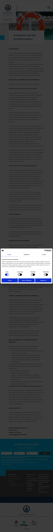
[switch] (20, 275)
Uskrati (9, 280)
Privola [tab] (9, 254)
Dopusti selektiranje (26, 280)
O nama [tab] (44, 254)
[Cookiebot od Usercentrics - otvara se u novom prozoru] (45, 251)
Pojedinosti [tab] (26, 254)
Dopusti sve (43, 280)
